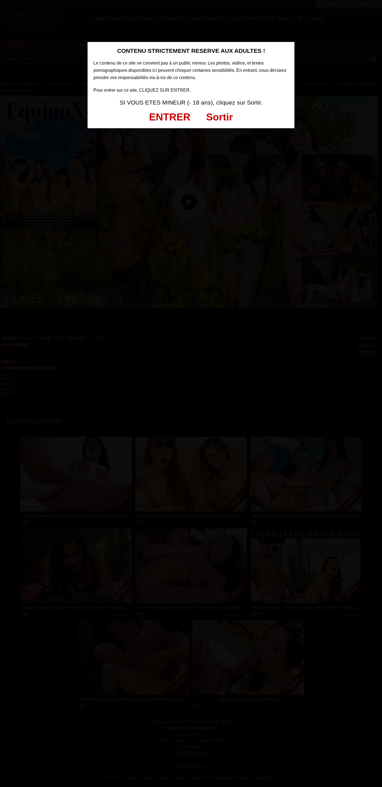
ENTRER (169, 117)
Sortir (219, 117)
